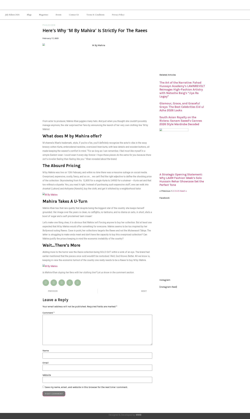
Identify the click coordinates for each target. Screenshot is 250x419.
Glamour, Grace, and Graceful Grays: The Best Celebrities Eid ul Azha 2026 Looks (181, 107)
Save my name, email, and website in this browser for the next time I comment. (86, 387)
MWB (138, 415)
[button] (46, 282)
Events (58, 14)
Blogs (29, 14)
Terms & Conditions (95, 14)
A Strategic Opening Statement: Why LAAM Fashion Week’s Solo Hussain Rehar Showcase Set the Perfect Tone (181, 180)
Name (46, 351)
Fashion (49, 25)
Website (47, 375)
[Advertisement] (182, 47)
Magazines (43, 14)
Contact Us (74, 14)
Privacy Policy (118, 14)
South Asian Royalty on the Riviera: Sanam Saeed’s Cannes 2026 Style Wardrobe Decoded (180, 121)
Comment (49, 313)
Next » (183, 191)
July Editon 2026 (12, 14)
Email (46, 363)
